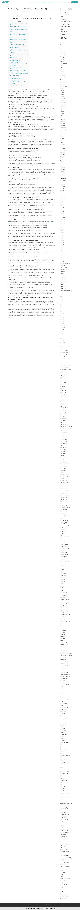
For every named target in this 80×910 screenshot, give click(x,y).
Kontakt (66, 2)
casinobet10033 (63, 464)
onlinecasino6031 (64, 717)
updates (62, 838)
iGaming (62, 605)
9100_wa (62, 317)
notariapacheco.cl (64, 707)
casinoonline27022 (64, 484)
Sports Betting (13, 32)
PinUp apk (62, 740)
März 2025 (62, 75)
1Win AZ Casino (63, 255)
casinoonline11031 (64, 478)
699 (61, 309)
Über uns (56, 2)
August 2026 (63, 44)
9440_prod (62, 319)
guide (61, 590)
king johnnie (62, 636)
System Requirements (14, 75)
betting (61, 398)
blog (61, 414)
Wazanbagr (62, 853)
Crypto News (63, 535)
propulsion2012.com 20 (65, 749)
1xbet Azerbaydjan (64, 281)
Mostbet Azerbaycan (64, 663)
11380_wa (62, 242)
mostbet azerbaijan (64, 661)
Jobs (61, 2)
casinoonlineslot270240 (65, 499)
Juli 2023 (62, 111)
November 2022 (63, 127)
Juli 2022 (62, 135)
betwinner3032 (63, 404)
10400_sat (62, 215)
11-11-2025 (62, 238)
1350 (61, 246)
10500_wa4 (62, 223)
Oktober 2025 (63, 61)
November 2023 (63, 104)
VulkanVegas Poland (64, 851)
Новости (62, 876)
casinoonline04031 (64, 474)
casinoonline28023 (64, 486)
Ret (61, 766)
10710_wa (62, 230)
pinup (61, 738)
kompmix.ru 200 (63, 638)
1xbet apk (62, 273)
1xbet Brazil (62, 282)
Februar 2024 (63, 98)
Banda (61, 373)
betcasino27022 (63, 392)
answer (61, 360)
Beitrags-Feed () (64, 894)
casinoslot (62, 503)
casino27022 (63, 457)
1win (61, 254)
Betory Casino (63, 396)
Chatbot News (63, 517)
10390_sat (62, 211)
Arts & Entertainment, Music (66, 365)
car (61, 434)
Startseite (32, 2)
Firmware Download (64, 562)
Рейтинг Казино (63, 880)
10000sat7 (62, 186)
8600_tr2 (62, 313)
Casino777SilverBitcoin (65, 462)
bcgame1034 (63, 377)
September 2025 (63, 63)
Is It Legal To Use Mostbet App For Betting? (19, 73)
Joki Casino (62, 632)
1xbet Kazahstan (63, 286)
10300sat (62, 203)
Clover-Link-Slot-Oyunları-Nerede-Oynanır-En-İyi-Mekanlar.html (65, 522)
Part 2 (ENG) (63, 728)
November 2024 (63, 82)
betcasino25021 (63, 390)
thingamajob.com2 (64, 819)
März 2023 (62, 119)
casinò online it (63, 453)
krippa (61, 640)
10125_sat (62, 192)
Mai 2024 (62, 94)
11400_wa (62, 244)
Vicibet (61, 840)
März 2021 (62, 165)
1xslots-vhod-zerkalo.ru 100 (66, 290)
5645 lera (62, 308)
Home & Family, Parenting (65, 603)
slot (61, 782)
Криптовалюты (63, 872)
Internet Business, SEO (65, 624)
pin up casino (63, 732)
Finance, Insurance (64, 552)
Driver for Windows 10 (65, 544)
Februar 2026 (63, 53)
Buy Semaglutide (63, 430)
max (61, 648)
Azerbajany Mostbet (64, 367)
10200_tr (62, 201)
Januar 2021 (62, 167)
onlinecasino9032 (64, 719)
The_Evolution (63, 812)
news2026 (62, 697)
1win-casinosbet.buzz (64, 269)
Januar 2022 (62, 146)
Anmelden (62, 893)
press (61, 748)
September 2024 (63, 86)
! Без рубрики (63, 180)
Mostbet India (22, 11)
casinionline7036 (63, 443)
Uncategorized (63, 834)
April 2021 (62, 163)
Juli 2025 (62, 67)
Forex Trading (63, 563)
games (61, 577)
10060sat (62, 188)
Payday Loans (63, 730)
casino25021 (63, 455)
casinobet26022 (63, 466)
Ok (54, 908)
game (61, 571)
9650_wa (62, 333)
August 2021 (63, 156)
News (61, 694)
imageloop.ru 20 (63, 607)
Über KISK (48, 904)
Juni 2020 (62, 171)
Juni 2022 (62, 136)
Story (61, 801)
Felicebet (62, 550)
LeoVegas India (63, 642)
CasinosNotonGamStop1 (65, 507)
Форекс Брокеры (64, 884)
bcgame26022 (63, 380)
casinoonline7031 (64, 488)
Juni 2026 (62, 46)
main (61, 646)
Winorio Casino (63, 860)
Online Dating (63, 711)
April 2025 (62, 73)
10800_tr (62, 232)
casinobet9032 (63, 470)
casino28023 (63, 461)
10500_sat (62, 217)
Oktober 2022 (63, 129)
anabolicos (62, 356)
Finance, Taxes (63, 558)
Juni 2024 (62, 92)
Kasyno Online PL (64, 634)
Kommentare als (64, 896)
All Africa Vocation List (14, 62)
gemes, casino (63, 579)
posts (61, 746)
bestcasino (62, 386)
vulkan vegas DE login (64, 847)
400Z (61, 302)
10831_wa (62, 234)
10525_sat (62, 225)
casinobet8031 (63, 468)
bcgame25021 (63, 378)
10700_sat (62, 228)
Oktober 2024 (63, 84)
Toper (61, 821)
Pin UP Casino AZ (64, 734)
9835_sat (62, 336)
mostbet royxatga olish (65, 676)
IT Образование (63, 630)
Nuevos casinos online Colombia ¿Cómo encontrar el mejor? (66, 28)
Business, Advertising (64, 424)
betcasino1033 (63, 388)
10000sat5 (62, 184)
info (61, 608)
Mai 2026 (62, 48)
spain (61, 796)
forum (61, 565)
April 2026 (62, 50)
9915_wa (62, 340)
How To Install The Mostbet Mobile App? (18, 39)
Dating (61, 538)
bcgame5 (62, 384)
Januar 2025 (62, 79)
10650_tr (62, 226)
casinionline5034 (63, 439)
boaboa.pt (62, 416)
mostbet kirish (63, 668)
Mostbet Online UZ (64, 672)
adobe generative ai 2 (64, 354)
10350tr (62, 209)
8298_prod (62, 311)
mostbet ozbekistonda (65, 674)
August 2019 (63, 175)
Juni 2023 (62, 113)
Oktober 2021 (63, 152)
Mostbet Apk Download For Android (17, 76)
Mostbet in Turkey (64, 665)
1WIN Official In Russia (65, 263)
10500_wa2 (62, 221)
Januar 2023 (62, 123)
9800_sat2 (62, 335)
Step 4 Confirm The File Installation (17, 72)
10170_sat (62, 196)
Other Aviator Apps (14, 80)
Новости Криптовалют (65, 878)
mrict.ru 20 (62, 690)
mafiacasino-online (64, 644)
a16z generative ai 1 (64, 352)
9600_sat (62, 329)
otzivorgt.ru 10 (63, 722)
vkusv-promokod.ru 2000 (65, 843)
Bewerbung (74, 2)
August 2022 (63, 133)
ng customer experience (65, 699)
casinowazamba (63, 511)
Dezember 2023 (63, 102)
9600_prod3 (62, 327)
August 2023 (63, 109)
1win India (62, 261)
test (61, 810)
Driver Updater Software (65, 546)
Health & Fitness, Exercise (65, 599)
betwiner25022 (63, 400)
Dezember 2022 (63, 125)
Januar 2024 (62, 100)
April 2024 (62, 96)
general (62, 583)
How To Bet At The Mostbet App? (17, 49)
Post (61, 744)
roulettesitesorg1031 (64, 771)
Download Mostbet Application (16, 78)
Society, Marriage (64, 788)
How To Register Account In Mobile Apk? (18, 70)
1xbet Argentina (63, 275)
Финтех (62, 882)
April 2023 (62, 117)
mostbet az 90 (63, 659)
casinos (62, 501)
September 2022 (63, 131)
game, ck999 (63, 573)
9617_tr (62, 331)
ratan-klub (62, 751)
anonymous (62, 358)
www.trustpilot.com (64, 864)
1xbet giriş (62, 284)
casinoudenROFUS (64, 509)
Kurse (38, 2)
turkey (61, 827)
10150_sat (62, 194)
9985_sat (62, 346)
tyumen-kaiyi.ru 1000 (64, 832)
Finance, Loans (63, 556)
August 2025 (63, 65)
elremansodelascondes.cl (65, 548)
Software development (65, 794)
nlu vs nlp (62, 705)
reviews (62, 767)
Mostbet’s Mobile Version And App (17, 85)
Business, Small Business (65, 428)
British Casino (63, 422)
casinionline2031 (63, 435)
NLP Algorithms (63, 703)
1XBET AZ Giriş (63, 277)
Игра (61, 868)
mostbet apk (63, 657)
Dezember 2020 (63, 169)
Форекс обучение (64, 886)
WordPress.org (63, 898)
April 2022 (62, 140)
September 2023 (63, 108)
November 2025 (63, 59)
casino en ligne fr (63, 447)
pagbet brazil (63, 724)
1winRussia (62, 271)
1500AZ (62, 248)
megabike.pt (62, 650)
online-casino (63, 713)
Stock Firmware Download (65, 797)
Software (62, 792)
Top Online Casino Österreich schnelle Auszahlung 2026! (64, 33)
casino (61, 445)
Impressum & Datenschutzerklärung (58, 904)
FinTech (62, 560)
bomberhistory (63, 418)
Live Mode (12, 37)
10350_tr (62, 207)
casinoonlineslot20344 (65, 493)
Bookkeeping (63, 420)
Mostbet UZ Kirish (64, 682)
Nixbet (61, 701)
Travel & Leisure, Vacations (66, 823)
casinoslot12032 (63, 505)
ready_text (62, 753)
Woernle (11, 11)
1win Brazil (62, 259)
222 (61, 296)
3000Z (61, 300)
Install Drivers (63, 612)
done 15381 (62, 542)
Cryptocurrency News (64, 536)
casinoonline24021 (64, 480)
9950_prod (62, 342)
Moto (61, 686)
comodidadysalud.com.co (65, 529)
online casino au (63, 709)
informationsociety (64, 610)
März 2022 (62, 142)
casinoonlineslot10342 (65, 490)
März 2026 (62, 52)
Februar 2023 (63, 121)
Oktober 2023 (63, 106)
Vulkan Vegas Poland (64, 849)
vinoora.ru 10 (63, 842)
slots (61, 784)
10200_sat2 (62, 199)
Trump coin (62, 825)
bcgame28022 (63, 382)
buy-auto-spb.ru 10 (64, 432)
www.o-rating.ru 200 (64, 862)
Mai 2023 (62, 115)
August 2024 (63, 88)
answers (62, 362)
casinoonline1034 (64, 476)
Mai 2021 (62, 162)
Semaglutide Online (64, 780)
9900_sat (62, 338)
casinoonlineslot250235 (65, 495)
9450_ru (62, 321)
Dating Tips (62, 540)
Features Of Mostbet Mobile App (16, 59)
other (61, 721)
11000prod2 (62, 240)
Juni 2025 (62, 69)
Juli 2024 (62, 90)
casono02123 (63, 513)
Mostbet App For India (14, 47)
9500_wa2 (62, 325)
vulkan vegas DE (63, 845)
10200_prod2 (63, 198)
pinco (61, 736)
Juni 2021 (62, 160)
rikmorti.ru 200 (63, 769)
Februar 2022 (63, 144)
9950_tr (62, 344)
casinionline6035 (63, 441)
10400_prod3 (63, 213)
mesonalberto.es (63, 651)
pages (61, 726)
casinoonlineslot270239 (65, 497)
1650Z (61, 250)
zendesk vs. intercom (64, 866)
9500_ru (62, 323)
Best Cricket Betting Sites (15, 60)
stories (61, 799)
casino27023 (63, 459)
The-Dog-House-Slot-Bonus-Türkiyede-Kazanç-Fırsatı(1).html (65, 816)
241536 (62, 298)
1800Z (61, 252)
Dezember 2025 (63, 57)
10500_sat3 (62, 219)
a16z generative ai (64, 350)
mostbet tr (62, 680)
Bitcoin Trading (63, 412)
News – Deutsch (63, 695)
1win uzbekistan (63, 267)
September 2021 (63, 154)
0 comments (29, 11)
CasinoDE (62, 472)
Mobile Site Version (14, 57)
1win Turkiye (63, 265)
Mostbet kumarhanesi (64, 670)
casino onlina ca (63, 449)
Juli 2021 (62, 158)
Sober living (62, 786)
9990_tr (62, 348)
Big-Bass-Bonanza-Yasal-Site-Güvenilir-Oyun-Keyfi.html (65, 407)
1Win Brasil (62, 257)
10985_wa (62, 236)
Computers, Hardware (64, 533)
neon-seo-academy (64, 692)
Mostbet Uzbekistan (64, 684)
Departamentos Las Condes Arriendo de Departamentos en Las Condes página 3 (66, 23)
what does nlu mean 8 (65, 855)
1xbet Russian (63, 288)
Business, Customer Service (66, 426)
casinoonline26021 (64, 482)
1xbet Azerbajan (63, 279)
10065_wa (62, 190)
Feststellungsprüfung (47, 2)
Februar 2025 (63, 77)
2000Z (61, 294)
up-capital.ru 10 (63, 836)
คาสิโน (61, 887)
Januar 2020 (62, 173)
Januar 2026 (62, 55)
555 (61, 306)
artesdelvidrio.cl (63, 363)
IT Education (63, 626)
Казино (62, 870)
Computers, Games (64, 531)
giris (61, 585)
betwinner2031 (63, 402)
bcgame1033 (63, 375)
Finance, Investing (64, 554)
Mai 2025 (62, 71)
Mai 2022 (62, 138)
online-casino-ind (63, 715)
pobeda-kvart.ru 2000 (64, 742)
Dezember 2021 (63, 148)
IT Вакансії (62, 628)
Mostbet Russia (63, 678)
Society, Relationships (64, 790)
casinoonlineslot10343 (65, 491)
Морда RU (62, 874)
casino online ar (63, 451)
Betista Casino (63, 394)
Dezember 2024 (63, 81)
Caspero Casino (63, 515)
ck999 (61, 518)
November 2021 (63, 150)
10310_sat (62, 205)
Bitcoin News (63, 410)
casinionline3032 (63, 437)
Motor (61, 688)
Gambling (62, 569)
